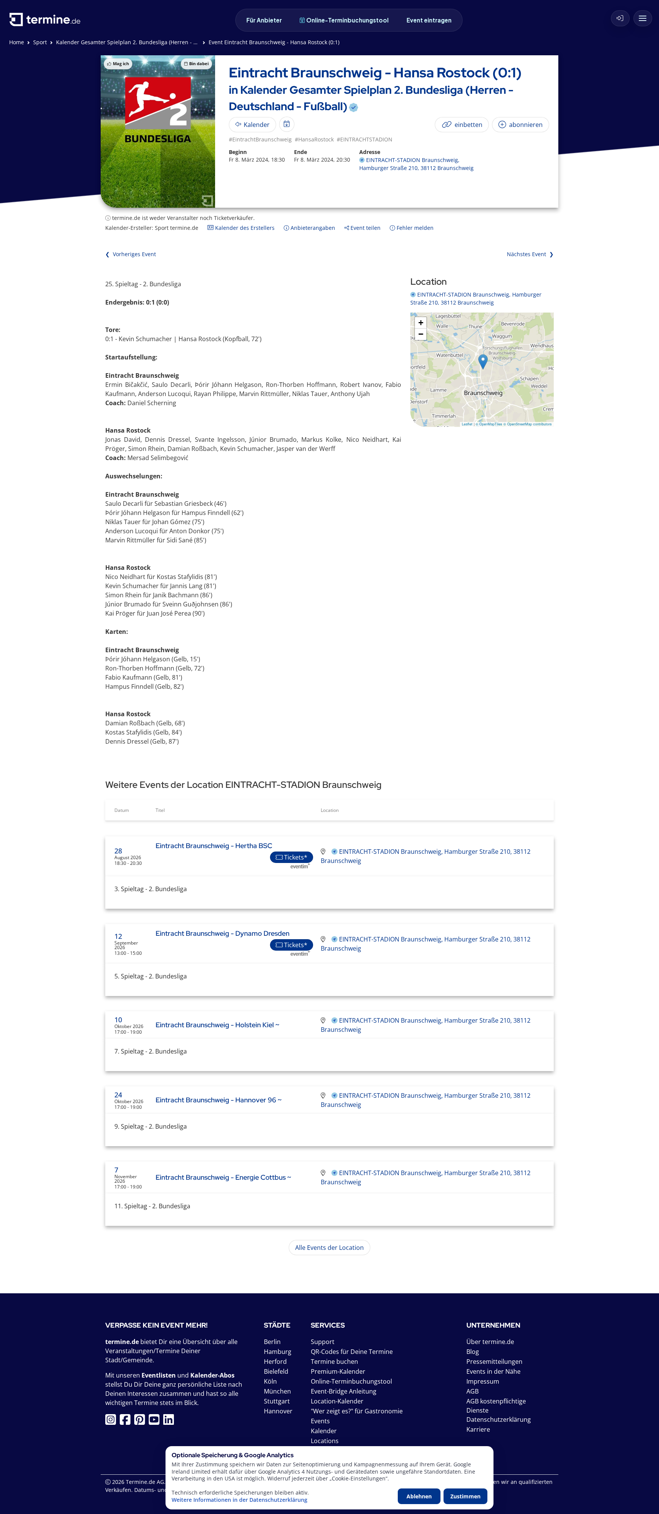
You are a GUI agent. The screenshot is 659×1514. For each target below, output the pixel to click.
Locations (325, 1441)
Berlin (272, 1342)
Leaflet (467, 424)
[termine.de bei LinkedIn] (170, 1422)
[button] (483, 362)
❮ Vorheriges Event (130, 254)
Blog (472, 1351)
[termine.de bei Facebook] (127, 1422)
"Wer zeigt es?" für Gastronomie (357, 1411)
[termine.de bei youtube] (156, 1422)
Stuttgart (277, 1401)
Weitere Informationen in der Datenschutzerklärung (239, 1499)
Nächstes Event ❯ (530, 254)
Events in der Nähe (493, 1371)
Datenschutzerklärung (498, 1419)
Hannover (278, 1411)
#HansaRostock (314, 139)
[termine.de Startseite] (47, 22)
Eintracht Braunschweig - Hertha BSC (214, 845)
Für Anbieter (264, 20)
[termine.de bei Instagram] (112, 1422)
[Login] (620, 18)
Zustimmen (465, 1496)
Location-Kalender (337, 1401)
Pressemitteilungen (494, 1361)
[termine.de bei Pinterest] (141, 1422)
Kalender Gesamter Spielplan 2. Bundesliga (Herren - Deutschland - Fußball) (153, 42)
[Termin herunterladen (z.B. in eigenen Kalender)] (286, 124)
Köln (270, 1381)
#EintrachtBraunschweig (260, 139)
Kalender (324, 1431)
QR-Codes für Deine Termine (352, 1351)
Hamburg (277, 1351)
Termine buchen (334, 1361)
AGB (472, 1391)
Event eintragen (429, 20)
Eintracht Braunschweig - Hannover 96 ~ (219, 1099)
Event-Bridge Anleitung (343, 1391)
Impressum (482, 1381)
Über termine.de (490, 1342)
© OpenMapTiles (489, 424)
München (277, 1391)
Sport (40, 42)
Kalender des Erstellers (244, 227)
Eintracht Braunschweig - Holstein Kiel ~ (218, 1024)
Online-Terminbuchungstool (347, 20)
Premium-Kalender (338, 1371)
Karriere (478, 1429)
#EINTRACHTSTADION (364, 139)
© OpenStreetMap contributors (527, 424)
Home (16, 42)
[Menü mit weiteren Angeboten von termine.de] (642, 18)
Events (320, 1421)
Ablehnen (419, 1496)
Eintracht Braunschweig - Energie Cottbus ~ (223, 1177)
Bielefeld (276, 1371)
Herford (275, 1361)
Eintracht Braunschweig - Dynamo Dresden (222, 933)
